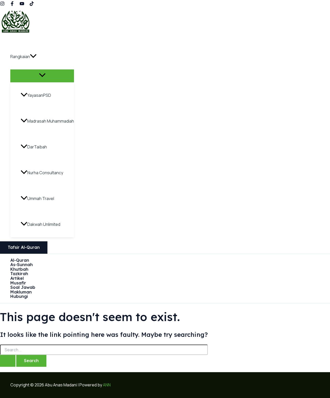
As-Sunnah (21, 264)
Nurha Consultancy (45, 173)
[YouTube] (22, 4)
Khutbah (19, 269)
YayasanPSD (39, 95)
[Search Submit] (7, 361)
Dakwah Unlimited (43, 224)
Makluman (21, 292)
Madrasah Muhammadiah (50, 121)
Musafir (18, 283)
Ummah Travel (40, 198)
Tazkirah (19, 274)
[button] (33, 56)
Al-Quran (19, 260)
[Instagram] (2, 4)
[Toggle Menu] (42, 75)
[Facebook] (12, 4)
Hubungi (19, 296)
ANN (107, 385)
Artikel (17, 278)
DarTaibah (37, 147)
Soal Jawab (22, 287)
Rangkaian (20, 56)
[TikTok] (31, 4)
